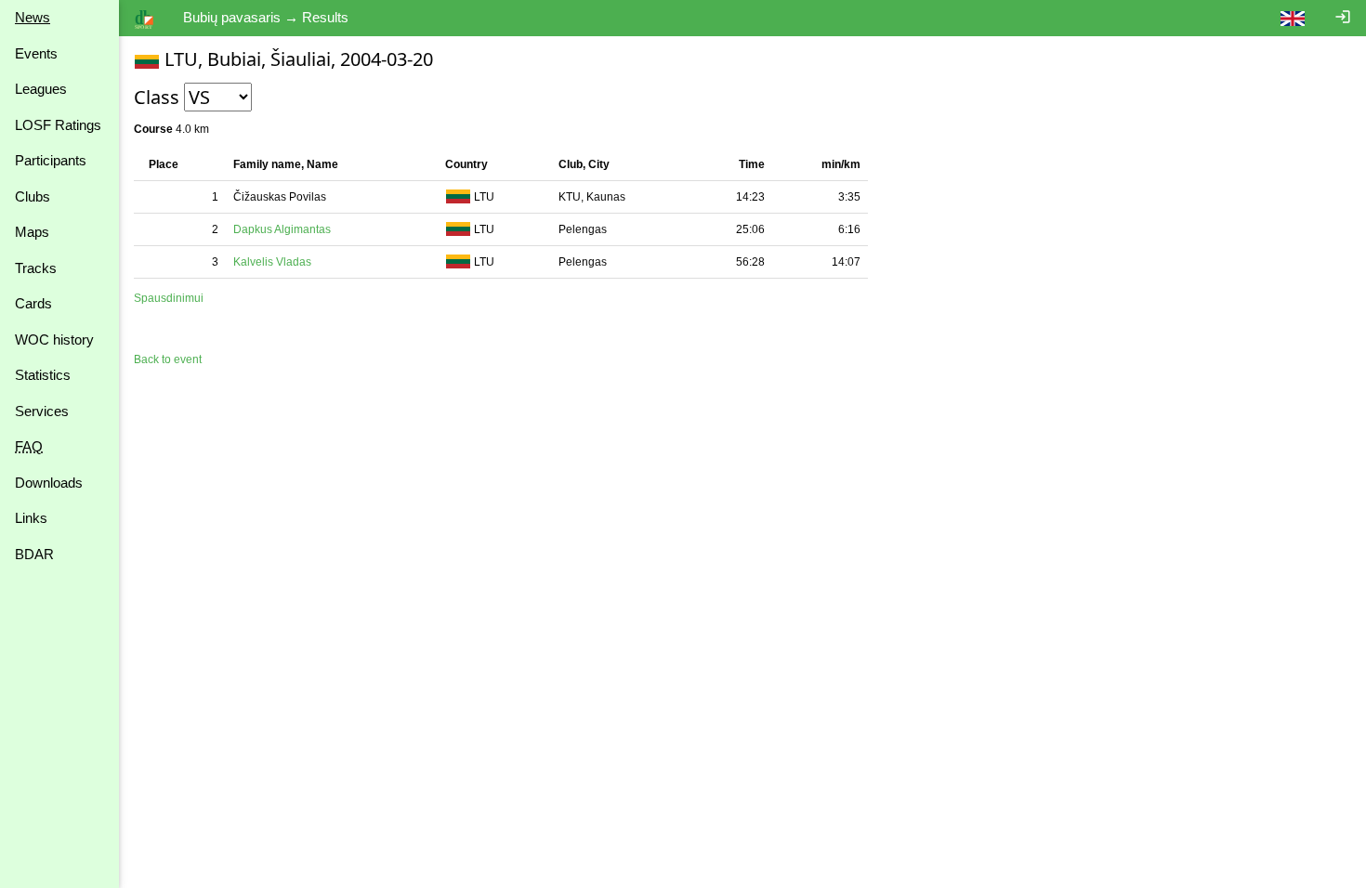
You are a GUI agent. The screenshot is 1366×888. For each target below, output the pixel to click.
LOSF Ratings (58, 125)
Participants (50, 160)
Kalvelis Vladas (272, 261)
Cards (33, 303)
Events (36, 53)
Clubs (32, 196)
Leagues (41, 89)
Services (42, 411)
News (32, 17)
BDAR (34, 554)
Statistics (43, 375)
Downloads (49, 482)
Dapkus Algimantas (282, 229)
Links (31, 518)
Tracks (36, 268)
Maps (32, 232)
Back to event (168, 359)
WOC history (54, 339)
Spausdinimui (169, 298)
